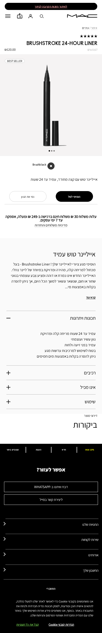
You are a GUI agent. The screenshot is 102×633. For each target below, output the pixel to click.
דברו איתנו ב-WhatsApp (51, 487)
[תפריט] (7, 16)
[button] (7, 16)
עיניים (85, 28)
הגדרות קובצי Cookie (61, 625)
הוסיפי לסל (74, 196)
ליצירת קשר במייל (51, 499)
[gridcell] (51, 166)
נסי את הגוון (27, 196)
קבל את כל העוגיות (27, 625)
